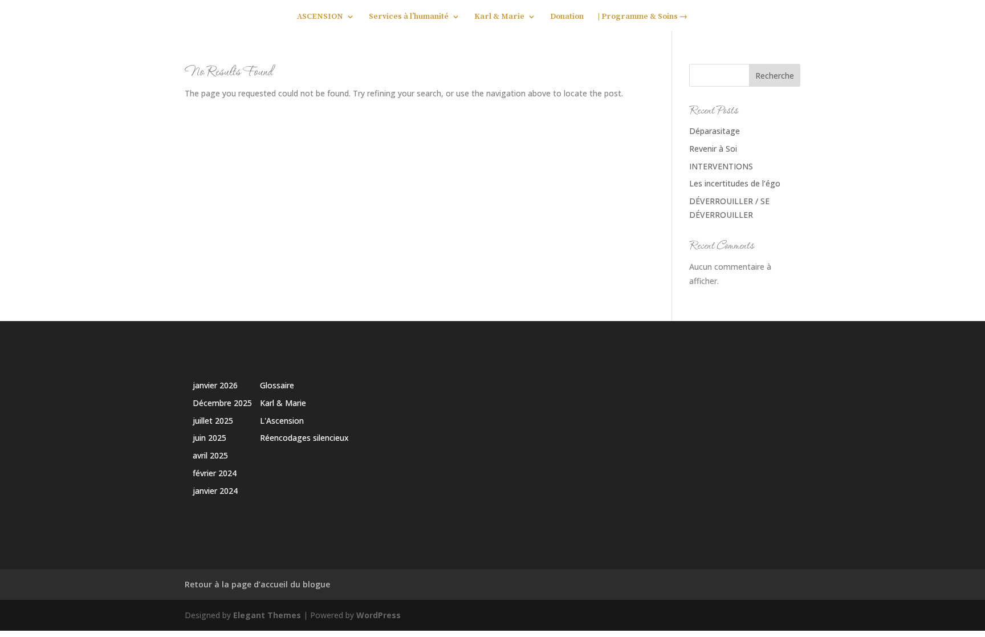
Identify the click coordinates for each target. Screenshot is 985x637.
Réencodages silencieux (304, 437)
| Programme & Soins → (642, 17)
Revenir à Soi (713, 148)
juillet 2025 (213, 420)
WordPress (378, 615)
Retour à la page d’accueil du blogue (257, 584)
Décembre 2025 (222, 402)
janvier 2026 (215, 385)
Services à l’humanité (409, 17)
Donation (567, 17)
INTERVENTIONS (721, 166)
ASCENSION (320, 17)
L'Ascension (282, 420)
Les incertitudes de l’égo (734, 183)
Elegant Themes (267, 615)
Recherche (774, 75)
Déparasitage (714, 130)
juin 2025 (209, 437)
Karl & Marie (499, 17)
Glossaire (277, 385)
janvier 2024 (215, 490)
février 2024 (215, 473)
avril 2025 (210, 455)
